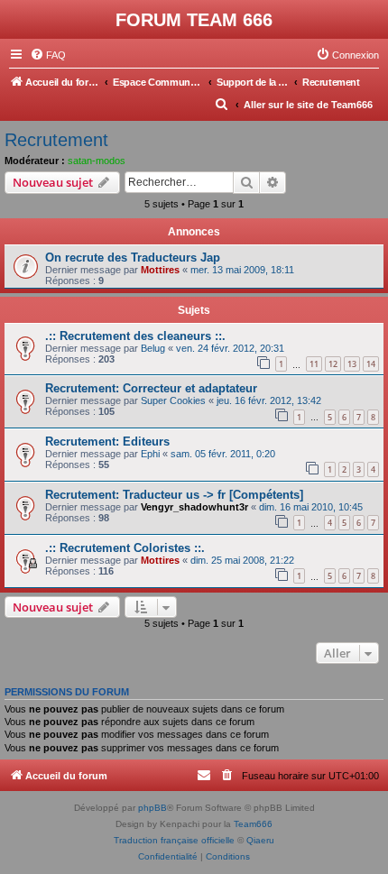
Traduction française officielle (174, 840)
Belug (153, 348)
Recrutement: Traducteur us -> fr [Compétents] (174, 494)
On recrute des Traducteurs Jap (132, 257)
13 (351, 364)
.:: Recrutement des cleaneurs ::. (135, 336)
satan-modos (96, 160)
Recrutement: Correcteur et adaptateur (151, 388)
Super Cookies (173, 400)
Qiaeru (260, 840)
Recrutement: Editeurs (107, 441)
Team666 (253, 824)
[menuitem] (48, 55)
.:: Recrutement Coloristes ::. (125, 548)
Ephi (150, 453)
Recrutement (56, 140)
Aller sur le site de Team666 (308, 104)
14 (370, 364)
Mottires (160, 269)
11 (314, 364)
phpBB (152, 808)
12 (332, 364)
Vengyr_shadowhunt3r (194, 506)
